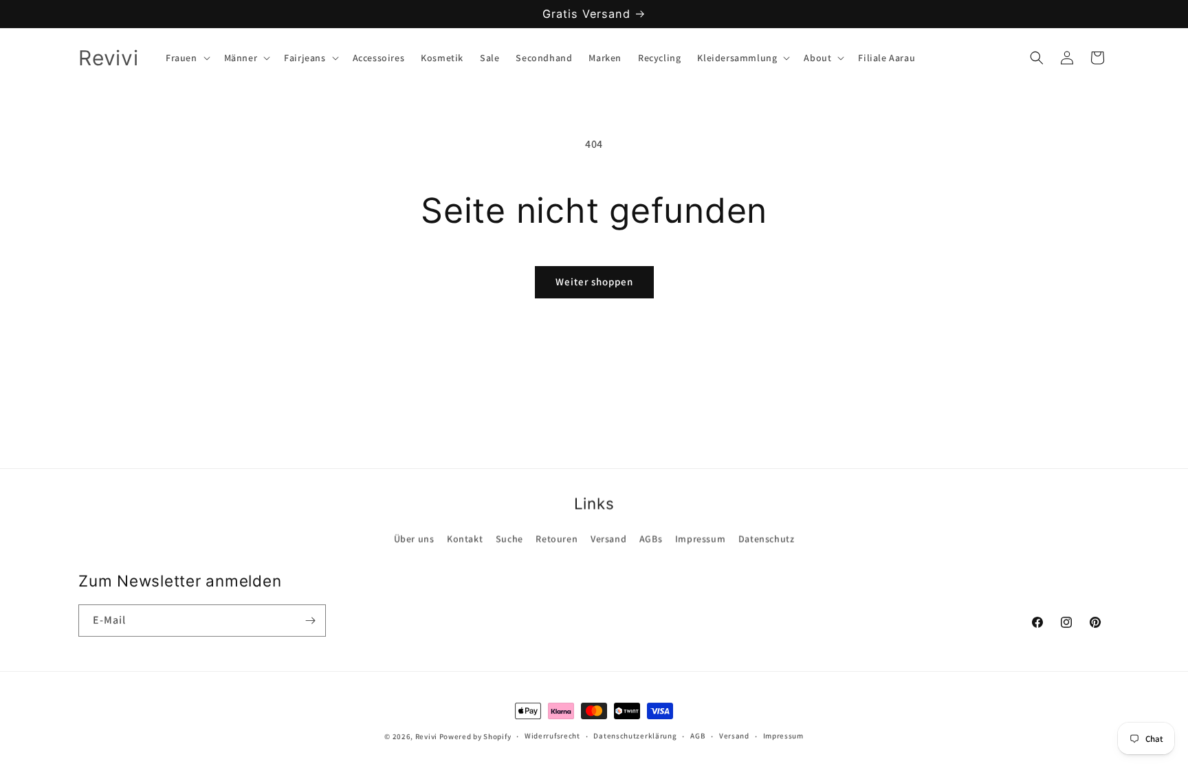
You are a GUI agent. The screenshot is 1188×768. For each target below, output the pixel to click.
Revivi (426, 736)
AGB (697, 735)
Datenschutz (766, 538)
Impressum (700, 538)
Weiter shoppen (594, 281)
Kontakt (465, 538)
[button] (186, 57)
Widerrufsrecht (552, 735)
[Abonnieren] (310, 620)
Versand (608, 538)
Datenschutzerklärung (634, 735)
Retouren (557, 538)
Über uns (414, 538)
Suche (509, 538)
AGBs (650, 538)
